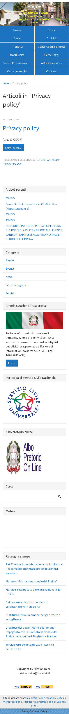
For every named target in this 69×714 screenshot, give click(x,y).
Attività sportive (51, 63)
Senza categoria (16, 285)
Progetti (17, 46)
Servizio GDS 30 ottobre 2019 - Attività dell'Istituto (30, 647)
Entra (11, 363)
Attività (51, 38)
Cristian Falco (49, 159)
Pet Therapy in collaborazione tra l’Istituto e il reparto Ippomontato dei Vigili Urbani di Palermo (34, 568)
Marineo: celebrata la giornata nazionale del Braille (33, 592)
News (9, 277)
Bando (10, 260)
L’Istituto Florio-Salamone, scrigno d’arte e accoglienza (33, 617)
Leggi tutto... (13, 148)
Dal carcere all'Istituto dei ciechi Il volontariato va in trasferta (27, 604)
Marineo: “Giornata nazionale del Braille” (31, 581)
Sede (17, 38)
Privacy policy (21, 128)
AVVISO (10, 198)
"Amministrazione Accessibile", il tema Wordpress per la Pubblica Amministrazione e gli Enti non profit (34, 701)
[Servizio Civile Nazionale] (24, 402)
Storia (52, 30)
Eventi (10, 268)
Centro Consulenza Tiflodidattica (18, 63)
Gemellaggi (51, 55)
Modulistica (17, 55)
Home (17, 30)
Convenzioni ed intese (52, 46)
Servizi (10, 293)
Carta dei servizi (17, 71)
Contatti (51, 71)
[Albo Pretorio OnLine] (24, 456)
